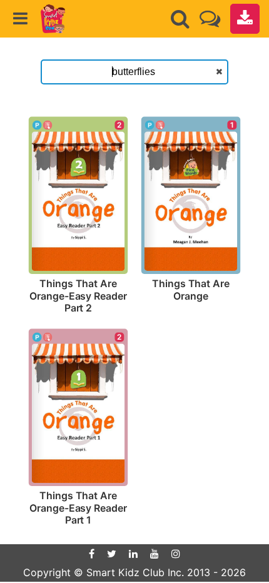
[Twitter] (111, 553)
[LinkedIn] (133, 553)
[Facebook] (92, 553)
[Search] (180, 19)
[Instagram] (175, 553)
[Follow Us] (210, 18)
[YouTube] (154, 553)
